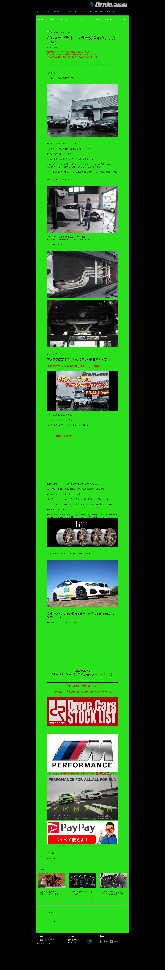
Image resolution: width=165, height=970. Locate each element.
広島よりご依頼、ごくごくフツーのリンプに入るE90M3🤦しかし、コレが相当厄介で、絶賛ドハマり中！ (113, 893)
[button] (125, 19)
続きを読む (108, 19)
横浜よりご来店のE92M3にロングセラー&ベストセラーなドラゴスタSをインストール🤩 (51, 893)
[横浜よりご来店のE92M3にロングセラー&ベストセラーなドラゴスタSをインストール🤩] (51, 880)
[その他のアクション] (117, 32)
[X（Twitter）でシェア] (53, 853)
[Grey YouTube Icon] (111, 941)
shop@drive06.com (73, 939)
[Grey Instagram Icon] (106, 941)
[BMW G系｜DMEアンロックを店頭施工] (82, 880)
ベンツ (90, 19)
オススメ (40, 19)
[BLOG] (116, 941)
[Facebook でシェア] (48, 853)
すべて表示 (124, 869)
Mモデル (68, 19)
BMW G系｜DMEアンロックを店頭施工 (82, 893)
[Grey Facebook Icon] (101, 941)
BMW (60, 19)
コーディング (79, 19)
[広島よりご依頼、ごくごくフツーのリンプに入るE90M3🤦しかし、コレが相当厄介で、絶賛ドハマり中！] (113, 880)
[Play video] (82, 391)
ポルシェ (98, 19)
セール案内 (50, 19)
